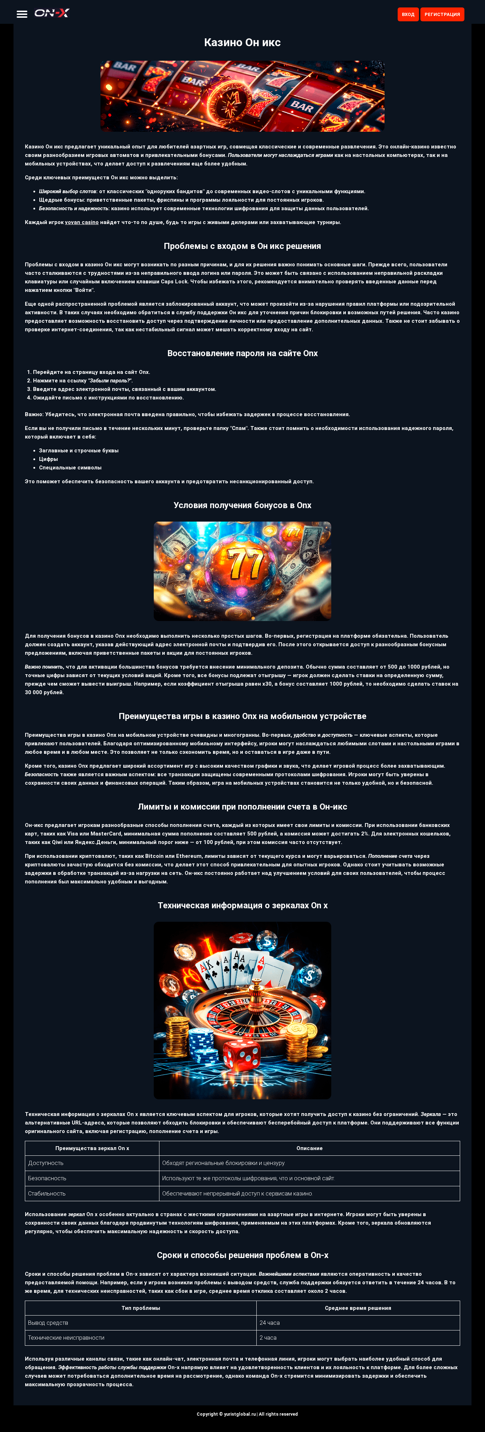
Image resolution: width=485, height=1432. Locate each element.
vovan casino (82, 222)
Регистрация (442, 14)
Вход (408, 14)
